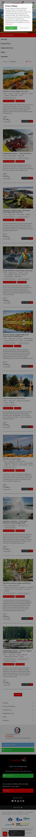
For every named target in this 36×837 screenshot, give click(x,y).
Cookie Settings (24, 28)
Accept (11, 28)
